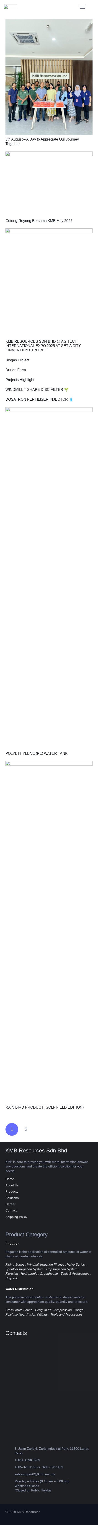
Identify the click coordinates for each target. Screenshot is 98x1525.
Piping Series (14, 1264)
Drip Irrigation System (61, 1269)
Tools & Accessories (75, 1273)
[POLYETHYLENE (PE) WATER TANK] (49, 409)
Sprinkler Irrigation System (24, 1269)
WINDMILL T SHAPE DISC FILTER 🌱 (37, 390)
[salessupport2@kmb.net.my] (10, 1474)
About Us (12, 1185)
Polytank (11, 1278)
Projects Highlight (19, 380)
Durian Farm (15, 370)
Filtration (11, 1273)
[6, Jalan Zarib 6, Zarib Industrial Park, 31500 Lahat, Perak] (10, 1450)
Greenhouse (49, 1273)
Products (11, 1191)
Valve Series (76, 1264)
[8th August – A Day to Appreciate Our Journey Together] (49, 21)
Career (10, 1204)
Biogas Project (17, 360)
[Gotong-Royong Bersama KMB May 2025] (49, 154)
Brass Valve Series (18, 1310)
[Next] (40, 1129)
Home (9, 1179)
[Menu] (82, 7)
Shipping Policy (16, 1217)
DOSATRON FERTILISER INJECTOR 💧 (39, 399)
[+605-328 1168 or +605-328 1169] (10, 1467)
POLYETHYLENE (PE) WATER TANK (36, 753)
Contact (11, 1210)
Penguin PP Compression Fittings (59, 1310)
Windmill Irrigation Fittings (45, 1264)
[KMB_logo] (10, 7)
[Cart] (92, 7)
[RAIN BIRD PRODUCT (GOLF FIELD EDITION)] (49, 763)
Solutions (12, 1198)
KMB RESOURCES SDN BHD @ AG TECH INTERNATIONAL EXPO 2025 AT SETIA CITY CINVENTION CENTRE (43, 345)
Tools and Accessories (66, 1314)
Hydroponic (29, 1273)
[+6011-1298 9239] (10, 1460)
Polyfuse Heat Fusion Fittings (26, 1314)
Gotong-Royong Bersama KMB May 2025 (38, 221)
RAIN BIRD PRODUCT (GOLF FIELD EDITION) (44, 1107)
